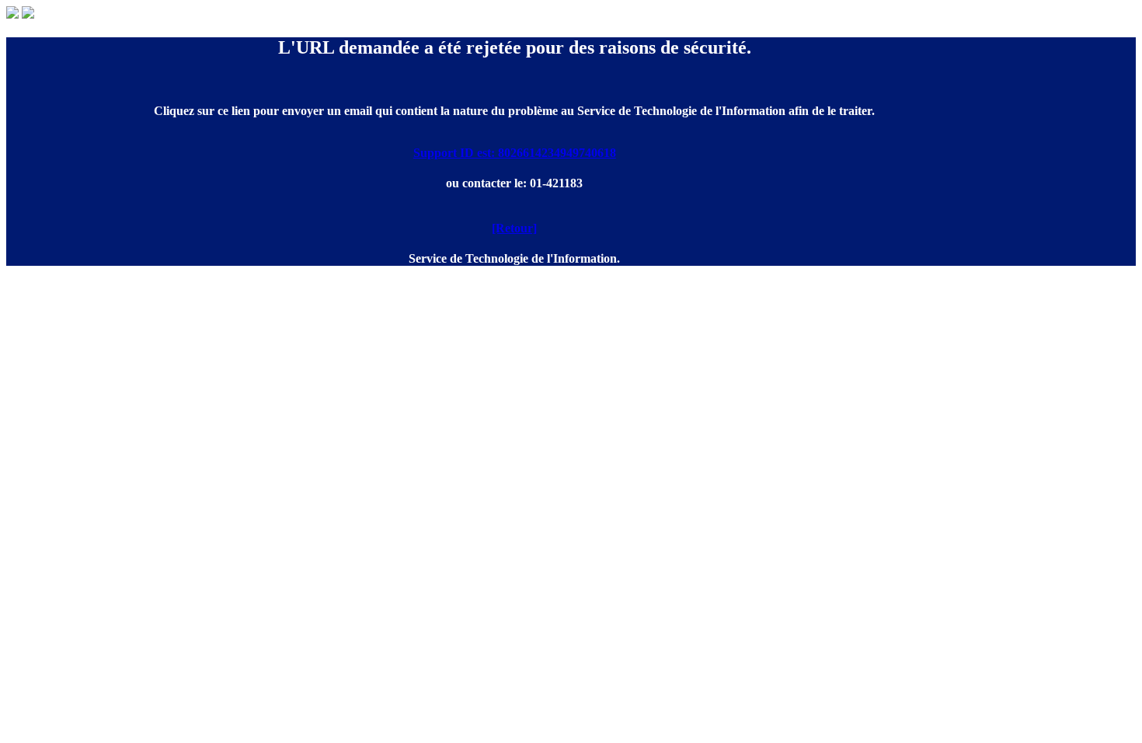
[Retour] (514, 228)
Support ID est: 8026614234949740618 (514, 152)
